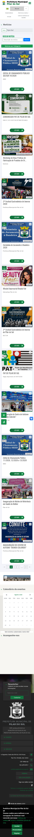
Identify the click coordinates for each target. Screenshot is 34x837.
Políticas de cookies (26, 790)
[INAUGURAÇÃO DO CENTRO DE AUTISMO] (17, 532)
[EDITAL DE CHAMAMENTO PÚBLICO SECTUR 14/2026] (17, 60)
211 (26, 567)
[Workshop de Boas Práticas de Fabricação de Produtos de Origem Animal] (17, 145)
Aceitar (17, 826)
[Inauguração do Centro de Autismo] (17, 401)
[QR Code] (3, 415)
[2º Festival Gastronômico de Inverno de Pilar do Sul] (17, 317)
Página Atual (10, 30)
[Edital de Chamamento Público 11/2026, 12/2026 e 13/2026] (17, 445)
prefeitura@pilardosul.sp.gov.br (19, 769)
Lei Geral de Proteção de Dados (21, 796)
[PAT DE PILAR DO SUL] (17, 360)
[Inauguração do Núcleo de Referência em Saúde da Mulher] (17, 488)
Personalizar (17, 829)
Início (4, 30)
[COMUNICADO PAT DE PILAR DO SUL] (17, 104)
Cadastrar (17, 697)
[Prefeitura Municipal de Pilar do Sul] (4, 3)
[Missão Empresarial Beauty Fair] (17, 276)
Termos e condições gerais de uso (21, 788)
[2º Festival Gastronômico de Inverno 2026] (17, 188)
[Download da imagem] (30, 52)
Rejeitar (17, 833)
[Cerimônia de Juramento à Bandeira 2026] (17, 232)
